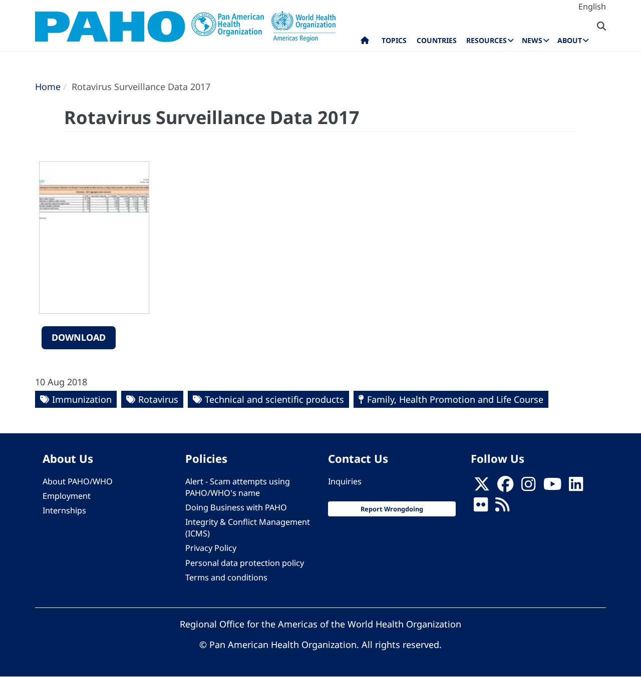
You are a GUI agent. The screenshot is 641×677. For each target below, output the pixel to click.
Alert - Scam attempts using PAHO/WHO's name (237, 487)
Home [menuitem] (365, 43)
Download (79, 337)
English (592, 6)
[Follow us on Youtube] (552, 486)
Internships (64, 510)
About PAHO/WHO (78, 481)
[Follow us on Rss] (502, 507)
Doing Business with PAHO (236, 507)
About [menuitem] (569, 40)
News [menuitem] (532, 40)
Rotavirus (158, 399)
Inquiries (345, 481)
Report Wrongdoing (392, 508)
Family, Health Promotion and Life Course (455, 399)
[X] (482, 486)
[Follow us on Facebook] (505, 486)
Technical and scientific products (274, 399)
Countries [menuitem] (437, 40)
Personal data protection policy (244, 562)
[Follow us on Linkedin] (576, 486)
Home (48, 87)
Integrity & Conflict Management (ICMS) (247, 527)
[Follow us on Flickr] (481, 507)
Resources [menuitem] (486, 40)
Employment (67, 495)
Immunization (82, 399)
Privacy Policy (210, 547)
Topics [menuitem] (394, 40)
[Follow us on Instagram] (528, 486)
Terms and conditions (226, 577)
